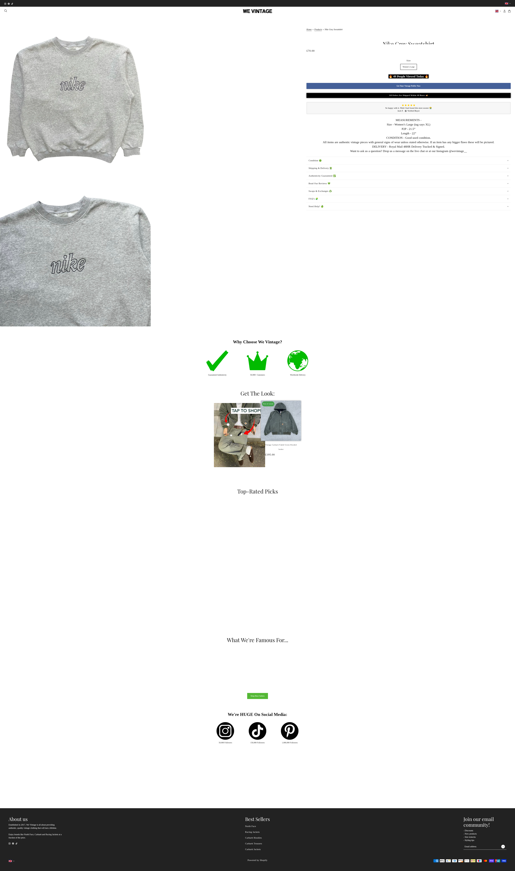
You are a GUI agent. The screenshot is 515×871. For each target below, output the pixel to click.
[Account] (504, 11)
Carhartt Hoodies (253, 838)
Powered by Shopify (257, 860)
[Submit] (503, 846)
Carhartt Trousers (253, 843)
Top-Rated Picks (257, 491)
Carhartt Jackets (253, 849)
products (318, 29)
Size (409, 60)
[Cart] (509, 11)
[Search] (5, 10)
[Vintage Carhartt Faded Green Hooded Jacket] (279, 468)
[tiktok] (12, 3)
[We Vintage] (257, 11)
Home (309, 29)
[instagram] (5, 3)
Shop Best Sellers (258, 696)
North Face (250, 826)
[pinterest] (9, 3)
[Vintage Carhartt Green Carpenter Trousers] (282, 468)
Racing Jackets (252, 832)
